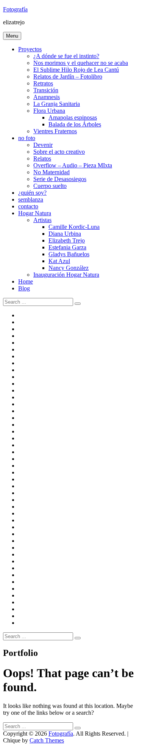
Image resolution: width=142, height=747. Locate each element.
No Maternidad (51, 172)
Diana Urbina (64, 233)
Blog (24, 288)
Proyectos (30, 49)
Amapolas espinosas (72, 117)
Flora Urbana (49, 110)
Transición (45, 90)
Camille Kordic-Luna (74, 227)
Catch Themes (47, 740)
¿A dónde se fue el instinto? (66, 56)
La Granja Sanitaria (56, 104)
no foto (26, 138)
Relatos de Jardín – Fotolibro (67, 76)
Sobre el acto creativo (59, 151)
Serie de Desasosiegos (59, 179)
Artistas (42, 220)
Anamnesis (46, 97)
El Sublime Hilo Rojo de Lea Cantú (76, 69)
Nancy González (68, 268)
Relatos (42, 158)
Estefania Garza (67, 247)
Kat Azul (59, 261)
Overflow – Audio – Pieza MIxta (72, 165)
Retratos (43, 83)
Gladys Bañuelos (68, 254)
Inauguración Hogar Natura (66, 274)
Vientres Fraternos (55, 131)
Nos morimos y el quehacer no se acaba (80, 63)
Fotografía (15, 9)
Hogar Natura (34, 213)
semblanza (30, 199)
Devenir (43, 145)
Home (25, 281)
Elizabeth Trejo (66, 240)
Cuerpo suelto (50, 186)
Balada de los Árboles (74, 124)
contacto (28, 206)
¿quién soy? (32, 192)
